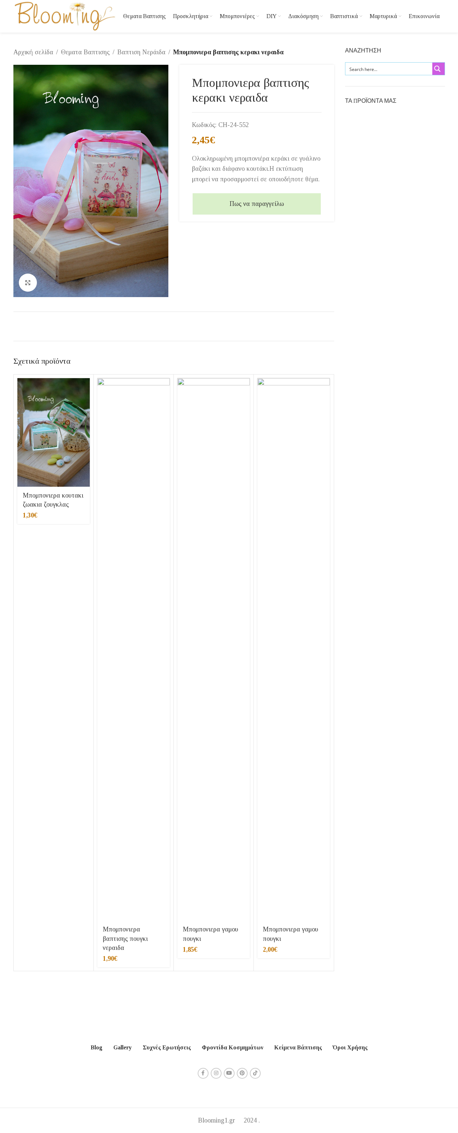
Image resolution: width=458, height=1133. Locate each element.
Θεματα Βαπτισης (85, 52)
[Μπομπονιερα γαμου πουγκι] (213, 649)
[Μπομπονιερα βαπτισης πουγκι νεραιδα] (133, 649)
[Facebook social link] (203, 1073)
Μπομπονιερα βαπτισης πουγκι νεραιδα (125, 938)
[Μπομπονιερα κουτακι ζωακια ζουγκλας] (53, 432)
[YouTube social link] (229, 1073)
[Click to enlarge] (28, 283)
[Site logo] (64, 15)
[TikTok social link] (255, 1073)
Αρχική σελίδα (33, 52)
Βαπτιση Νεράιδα (141, 52)
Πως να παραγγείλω (257, 203)
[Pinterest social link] (242, 1073)
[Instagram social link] (216, 1073)
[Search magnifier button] (438, 69)
